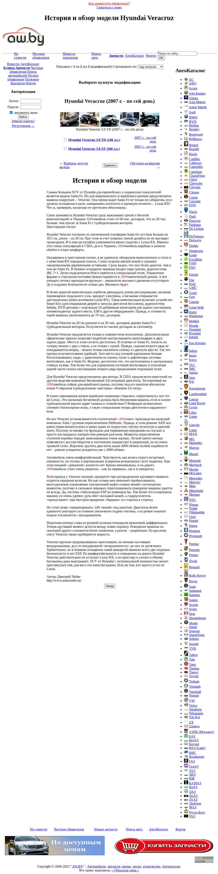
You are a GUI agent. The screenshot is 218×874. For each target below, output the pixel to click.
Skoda (193, 623)
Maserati (195, 460)
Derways (195, 240)
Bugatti (194, 149)
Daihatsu (195, 225)
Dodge (193, 246)
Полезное (32, 79)
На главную (20, 55)
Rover (193, 581)
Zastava (194, 726)
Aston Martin (198, 107)
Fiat (191, 280)
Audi (192, 112)
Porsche (194, 550)
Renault (194, 567)
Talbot (193, 655)
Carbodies (196, 167)
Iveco (192, 360)
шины (126, 866)
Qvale (193, 561)
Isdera (193, 351)
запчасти (114, 866)
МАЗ (192, 807)
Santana (194, 595)
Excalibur (195, 259)
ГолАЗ (193, 766)
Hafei (192, 312)
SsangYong (196, 635)
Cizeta (193, 197)
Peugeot (194, 531)
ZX (191, 722)
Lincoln (194, 425)
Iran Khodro (197, 343)
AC (191, 79)
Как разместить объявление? (109, 3)
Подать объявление (22, 77)
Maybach (195, 465)
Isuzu (192, 355)
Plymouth (195, 536)
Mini (192, 486)
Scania (193, 605)
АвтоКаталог (134, 55)
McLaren (195, 473)
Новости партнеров (70, 55)
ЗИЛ (192, 774)
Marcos (194, 448)
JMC (192, 369)
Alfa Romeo (197, 93)
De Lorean (196, 228)
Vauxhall (195, 692)
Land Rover (197, 403)
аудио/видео (151, 866)
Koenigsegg (197, 388)
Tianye (193, 672)
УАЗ (192, 816)
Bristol (193, 145)
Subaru (194, 639)
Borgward (196, 134)
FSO (192, 267)
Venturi (194, 695)
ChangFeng (197, 175)
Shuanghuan (197, 618)
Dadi (192, 216)
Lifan (192, 412)
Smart (193, 627)
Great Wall (196, 307)
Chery (193, 179)
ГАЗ (192, 761)
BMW (193, 117)
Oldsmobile (197, 512)
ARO (192, 83)
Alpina (193, 98)
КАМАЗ (195, 783)
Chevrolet (195, 183)
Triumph (195, 686)
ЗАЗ (192, 771)
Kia (191, 381)
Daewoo (195, 221)
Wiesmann (196, 713)
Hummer (195, 329)
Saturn (193, 600)
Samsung (195, 590)
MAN (193, 434)
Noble (193, 508)
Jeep (192, 378)
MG (192, 439)
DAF (192, 205)
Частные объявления (40, 55)
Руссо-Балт (197, 812)
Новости (13, 64)
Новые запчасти (106, 829)
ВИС (192, 753)
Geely (193, 293)
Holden (194, 321)
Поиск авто (96, 55)
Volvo (193, 705)
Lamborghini (198, 394)
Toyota (193, 676)
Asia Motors (197, 102)
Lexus (193, 407)
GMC (193, 288)
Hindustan (196, 316)
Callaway (195, 163)
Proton (193, 555)
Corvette (195, 201)
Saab (192, 586)
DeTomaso (196, 236)
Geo (192, 297)
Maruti (193, 454)
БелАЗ (193, 740)
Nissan (193, 504)
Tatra (192, 664)
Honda (193, 325)
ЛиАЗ (193, 796)
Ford (192, 284)
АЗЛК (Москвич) (201, 732)
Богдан (194, 744)
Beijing (194, 125)
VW (192, 700)
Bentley (194, 129)
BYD (192, 121)
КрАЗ (193, 787)
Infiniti (193, 337)
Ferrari (193, 274)
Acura (193, 88)
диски (136, 866)
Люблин (195, 803)
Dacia (193, 212)
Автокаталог (171, 866)
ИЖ (192, 778)
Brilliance (195, 139)
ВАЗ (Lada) (197, 748)
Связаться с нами (109, 7)
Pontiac (194, 544)
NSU (192, 500)
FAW (192, 263)
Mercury (195, 482)
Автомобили (96, 866)
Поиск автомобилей (22, 73)
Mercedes (195, 478)
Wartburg (195, 709)
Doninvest (196, 251)
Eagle (193, 255)
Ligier (193, 416)
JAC (192, 365)
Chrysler (195, 187)
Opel (192, 517)
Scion (193, 609)
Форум (151, 55)
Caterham (195, 172)
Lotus (193, 430)
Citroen (194, 192)
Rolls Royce (197, 575)
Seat (192, 614)
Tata (192, 659)
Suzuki (193, 644)
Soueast (194, 631)
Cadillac (194, 159)
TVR (192, 648)
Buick (193, 154)
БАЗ (192, 736)
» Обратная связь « (125, 870)
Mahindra (195, 443)
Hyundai (195, 333)
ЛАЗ (192, 792)
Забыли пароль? (23, 121)
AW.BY (77, 866)
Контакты (18, 83)
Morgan (194, 494)
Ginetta (194, 302)
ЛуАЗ (193, 799)
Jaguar (193, 372)
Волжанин (196, 756)
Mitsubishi (196, 491)
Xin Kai (194, 717)
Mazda (193, 469)
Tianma (194, 668)
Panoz (193, 526)
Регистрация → (23, 126)
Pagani (193, 520)
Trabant (194, 681)
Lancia (193, 399)
